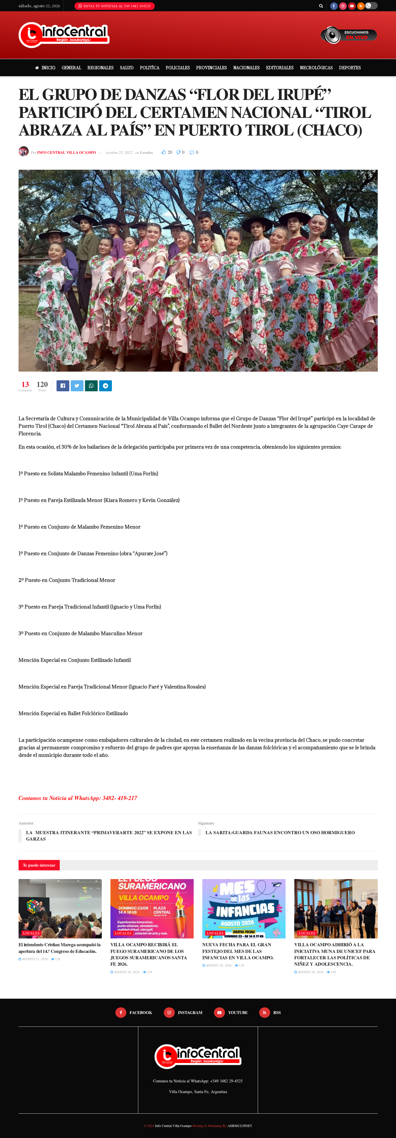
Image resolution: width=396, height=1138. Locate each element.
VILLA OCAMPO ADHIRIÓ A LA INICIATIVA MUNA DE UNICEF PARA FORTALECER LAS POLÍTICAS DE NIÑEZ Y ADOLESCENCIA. (334, 954)
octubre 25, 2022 (119, 152)
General (71, 67)
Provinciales (211, 67)
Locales (146, 152)
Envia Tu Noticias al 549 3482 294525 (117, 6)
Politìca (149, 67)
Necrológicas (316, 67)
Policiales (178, 67)
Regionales (101, 67)
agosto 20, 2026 (126, 972)
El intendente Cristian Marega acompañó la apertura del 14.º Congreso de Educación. (60, 947)
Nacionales (246, 67)
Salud (127, 67)
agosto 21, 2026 (34, 959)
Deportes (350, 67)
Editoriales (280, 67)
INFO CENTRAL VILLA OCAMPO (66, 152)
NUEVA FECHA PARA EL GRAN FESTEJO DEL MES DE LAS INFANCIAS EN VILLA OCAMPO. (238, 951)
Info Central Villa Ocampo (173, 1125)
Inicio (48, 67)
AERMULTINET (239, 1125)
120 (57, 959)
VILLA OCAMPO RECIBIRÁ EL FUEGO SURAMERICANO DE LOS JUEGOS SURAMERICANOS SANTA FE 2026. (148, 954)
